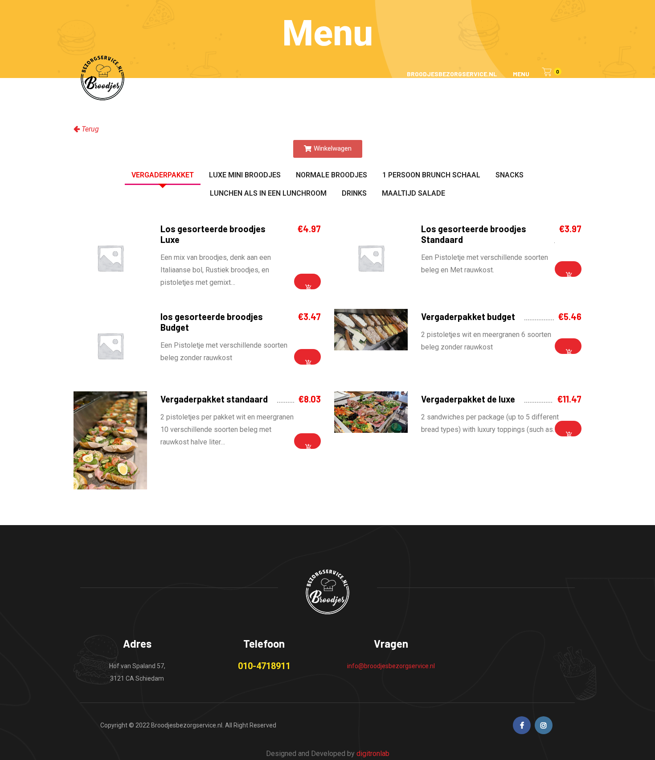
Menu (521, 74)
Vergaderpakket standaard (214, 399)
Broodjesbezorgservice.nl (452, 74)
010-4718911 (264, 666)
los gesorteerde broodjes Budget (211, 322)
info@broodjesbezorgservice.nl (391, 666)
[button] (327, 149)
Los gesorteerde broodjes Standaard (473, 234)
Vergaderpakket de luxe (468, 399)
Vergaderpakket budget (468, 316)
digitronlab (372, 753)
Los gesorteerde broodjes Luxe (213, 234)
